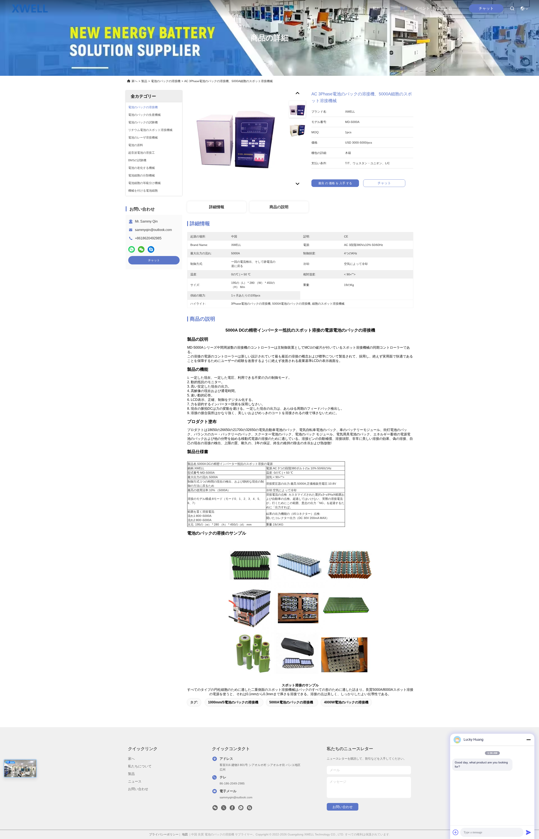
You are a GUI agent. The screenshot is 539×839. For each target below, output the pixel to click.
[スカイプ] (151, 249)
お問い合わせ (447, 8)
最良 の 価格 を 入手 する (335, 183)
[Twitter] (224, 809)
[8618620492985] (241, 809)
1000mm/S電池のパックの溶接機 (233, 702)
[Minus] (528, 739)
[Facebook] (232, 809)
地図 (185, 834)
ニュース (134, 781)
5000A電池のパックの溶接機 (291, 702)
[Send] (528, 832)
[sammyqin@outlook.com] (249, 809)
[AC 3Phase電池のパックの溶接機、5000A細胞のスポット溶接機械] (236, 139)
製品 (404, 8)
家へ (362, 8)
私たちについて (383, 8)
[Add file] (456, 832)
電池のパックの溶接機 (165, 81)
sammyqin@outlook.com (153, 230)
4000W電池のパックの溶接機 (346, 702)
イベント (422, 8)
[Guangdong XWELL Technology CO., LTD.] (30, 8)
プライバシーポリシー (164, 834)
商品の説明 (279, 207)
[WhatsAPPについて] (131, 249)
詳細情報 (216, 207)
